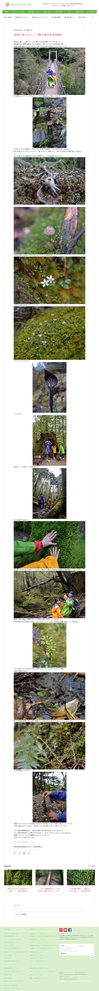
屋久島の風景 (56, 17)
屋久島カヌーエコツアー (40, 17)
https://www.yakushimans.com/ (68, 978)
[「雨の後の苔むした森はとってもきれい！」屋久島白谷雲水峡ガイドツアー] (81, 877)
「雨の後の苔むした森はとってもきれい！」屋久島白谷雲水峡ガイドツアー (80, 890)
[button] (92, 17)
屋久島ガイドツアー (21, 17)
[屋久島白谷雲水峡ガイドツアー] (18, 877)
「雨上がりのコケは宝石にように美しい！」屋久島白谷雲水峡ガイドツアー (17, 890)
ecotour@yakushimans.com (70, 979)
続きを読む (82, 17)
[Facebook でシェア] (15, 853)
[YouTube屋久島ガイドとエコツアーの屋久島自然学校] (65, 930)
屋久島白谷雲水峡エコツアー (23, 846)
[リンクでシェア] (29, 853)
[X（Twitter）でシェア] (19, 853)
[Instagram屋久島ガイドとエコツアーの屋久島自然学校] (61, 930)
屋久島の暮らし (69, 17)
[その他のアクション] (84, 30)
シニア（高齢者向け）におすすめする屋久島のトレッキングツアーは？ (49, 890)
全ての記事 (7, 17)
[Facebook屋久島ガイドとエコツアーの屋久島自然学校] (69, 930)
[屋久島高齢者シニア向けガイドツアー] (50, 877)
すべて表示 (91, 866)
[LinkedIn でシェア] (24, 853)
